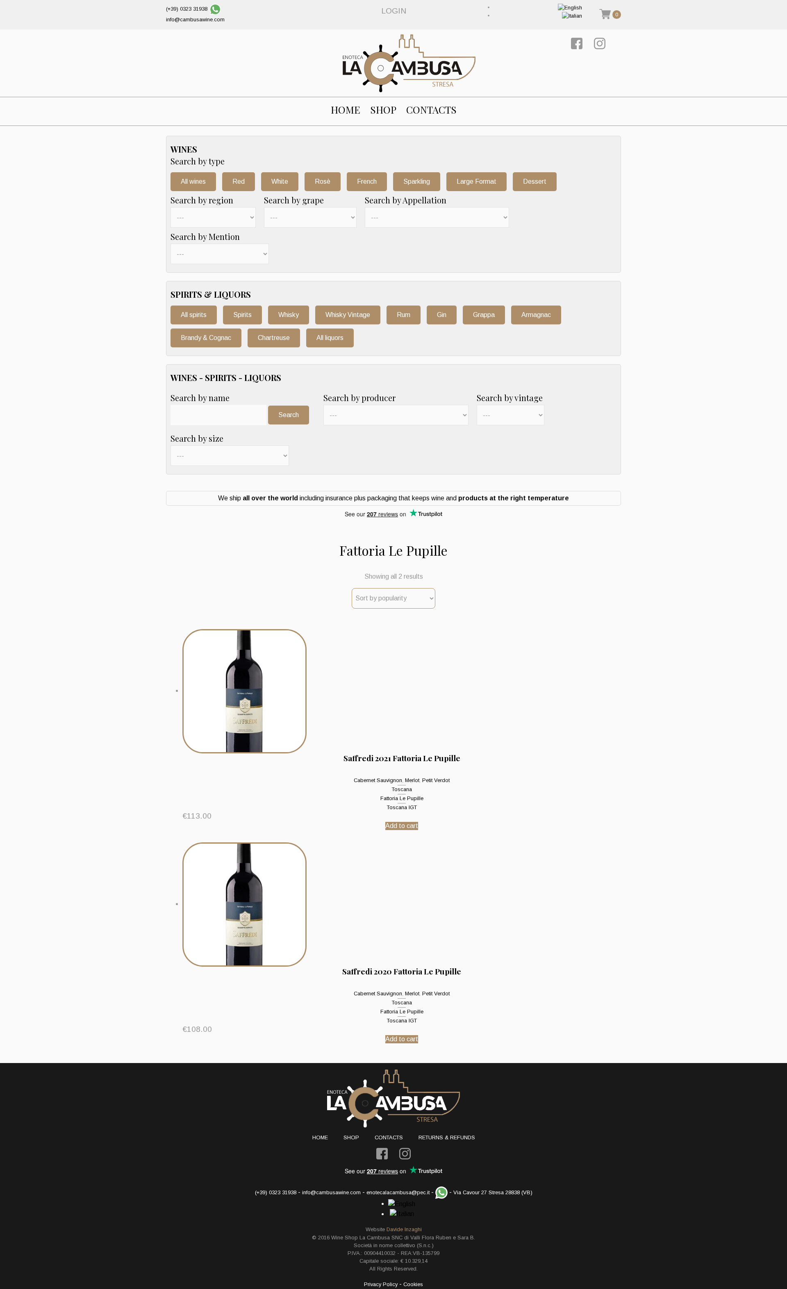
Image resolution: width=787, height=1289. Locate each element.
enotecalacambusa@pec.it (398, 1192)
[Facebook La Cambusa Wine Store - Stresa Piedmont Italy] (576, 43)
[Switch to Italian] (572, 15)
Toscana (402, 789)
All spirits (194, 314)
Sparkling (416, 181)
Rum (403, 314)
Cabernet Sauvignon (378, 780)
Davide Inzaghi (404, 1229)
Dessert (534, 181)
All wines (193, 181)
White (279, 181)
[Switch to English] (570, 7)
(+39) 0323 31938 (186, 9)
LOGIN (393, 11)
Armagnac (536, 314)
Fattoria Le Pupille (401, 798)
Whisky (288, 314)
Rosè (322, 181)
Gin (441, 314)
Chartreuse (274, 337)
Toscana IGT (402, 807)
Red (238, 181)
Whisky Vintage (347, 314)
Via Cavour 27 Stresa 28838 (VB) (492, 1192)
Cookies (413, 1284)
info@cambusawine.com (195, 19)
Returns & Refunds (447, 1137)
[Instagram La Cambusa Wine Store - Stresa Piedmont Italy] (599, 43)
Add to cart (401, 825)
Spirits (242, 314)
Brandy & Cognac (206, 337)
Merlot (412, 780)
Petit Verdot (436, 780)
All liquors (329, 337)
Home (345, 110)
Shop (383, 110)
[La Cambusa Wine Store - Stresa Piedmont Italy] (409, 63)
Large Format (476, 181)
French (367, 181)
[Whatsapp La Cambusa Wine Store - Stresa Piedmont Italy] (215, 9)
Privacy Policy (381, 1284)
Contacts (431, 110)
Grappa (484, 314)
